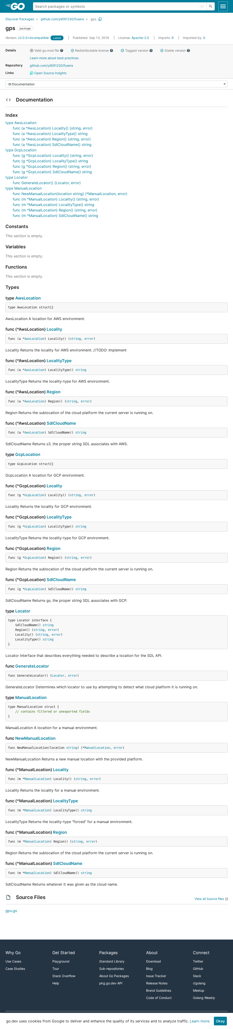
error (89, 338)
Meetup (198, 990)
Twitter (198, 961)
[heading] (19, 6)
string (75, 338)
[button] (31, 50)
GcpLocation (27, 454)
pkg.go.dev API (110, 983)
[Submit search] (211, 6)
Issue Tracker (156, 976)
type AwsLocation (20, 122)
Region (54, 391)
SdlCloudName (61, 423)
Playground (60, 961)
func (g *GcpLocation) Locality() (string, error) (53, 155)
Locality (54, 329)
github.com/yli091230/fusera (62, 19)
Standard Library (111, 961)
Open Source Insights (49, 73)
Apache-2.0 (140, 38)
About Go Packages (114, 976)
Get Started (63, 952)
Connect (201, 952)
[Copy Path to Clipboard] (100, 19)
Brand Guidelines (158, 990)
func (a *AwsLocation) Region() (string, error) (52, 139)
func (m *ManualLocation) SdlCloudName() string (55, 215)
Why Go (13, 952)
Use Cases (13, 961)
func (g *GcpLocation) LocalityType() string (50, 161)
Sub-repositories (111, 969)
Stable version (175, 50)
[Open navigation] (223, 6)
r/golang (199, 983)
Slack (197, 976)
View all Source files (209, 899)
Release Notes (156, 983)
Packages (108, 952)
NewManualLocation (35, 738)
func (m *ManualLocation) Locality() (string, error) (56, 199)
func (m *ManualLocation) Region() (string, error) (55, 210)
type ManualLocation (23, 188)
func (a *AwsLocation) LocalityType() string (50, 133)
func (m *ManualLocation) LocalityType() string (53, 204)
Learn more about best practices (54, 58)
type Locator (16, 177)
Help (55, 983)
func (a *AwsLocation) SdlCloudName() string (52, 144)
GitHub (198, 969)
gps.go (11, 910)
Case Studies (15, 969)
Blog (149, 969)
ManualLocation (31, 697)
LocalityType (59, 360)
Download (153, 961)
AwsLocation (28, 298)
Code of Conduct (159, 998)
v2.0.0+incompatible (27, 38)
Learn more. (200, 1021)
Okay (220, 1021)
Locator (22, 611)
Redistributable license (92, 50)
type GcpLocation (20, 150)
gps (93, 19)
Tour (55, 969)
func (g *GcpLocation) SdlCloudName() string (52, 172)
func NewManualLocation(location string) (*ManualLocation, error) (70, 193)
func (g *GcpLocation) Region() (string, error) (52, 166)
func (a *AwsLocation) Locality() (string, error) (53, 128)
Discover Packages (19, 19)
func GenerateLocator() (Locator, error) (47, 182)
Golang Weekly (204, 998)
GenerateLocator (32, 666)
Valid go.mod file (46, 50)
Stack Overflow (63, 976)
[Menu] (116, 84)
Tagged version (136, 50)
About (152, 952)
